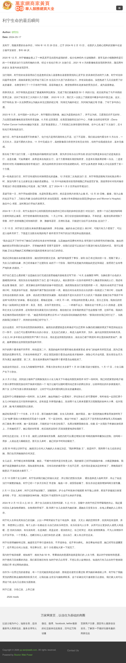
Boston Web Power (23, 654)
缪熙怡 (15, 32)
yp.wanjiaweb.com (28, 649)
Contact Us (73, 650)
